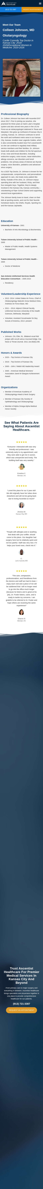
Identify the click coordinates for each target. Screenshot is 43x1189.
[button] (40, 3)
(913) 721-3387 (10, 9)
